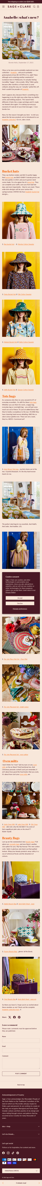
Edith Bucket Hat (10, 390)
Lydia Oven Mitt (22, 824)
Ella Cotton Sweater (24, 294)
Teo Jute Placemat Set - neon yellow (16, 754)
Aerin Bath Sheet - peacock (27, 999)
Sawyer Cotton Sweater (26, 390)
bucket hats (9, 177)
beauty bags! (30, 842)
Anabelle (14, 72)
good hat (31, 182)
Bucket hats (10, 171)
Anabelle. (25, 89)
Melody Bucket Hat (10, 342)
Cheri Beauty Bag (10, 999)
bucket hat (35, 192)
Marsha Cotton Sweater (26, 244)
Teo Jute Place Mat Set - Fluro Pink (15, 659)
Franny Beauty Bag (10, 951)
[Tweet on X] (9, 1017)
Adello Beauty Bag (10, 904)
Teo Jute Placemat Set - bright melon (16, 707)
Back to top (21, 1085)
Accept (20, 598)
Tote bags (9, 396)
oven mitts (23, 774)
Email (3, 1046)
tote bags (33, 402)
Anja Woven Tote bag (11, 469)
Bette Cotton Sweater (26, 342)
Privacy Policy (11, 592)
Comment (5, 1056)
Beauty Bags (11, 838)
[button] (38, 6)
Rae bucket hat (9, 244)
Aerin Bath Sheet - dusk (26, 904)
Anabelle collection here (10, 1010)
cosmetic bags (14, 844)
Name (4, 1036)
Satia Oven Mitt (9, 824)
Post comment (21, 1073)
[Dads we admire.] (3, 1183)
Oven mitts (10, 761)
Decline (20, 603)
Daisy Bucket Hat (10, 294)
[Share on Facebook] (14, 1017)
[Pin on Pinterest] (19, 1017)
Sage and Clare (10, 1177)
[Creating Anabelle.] (39, 1183)
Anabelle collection (9, 120)
